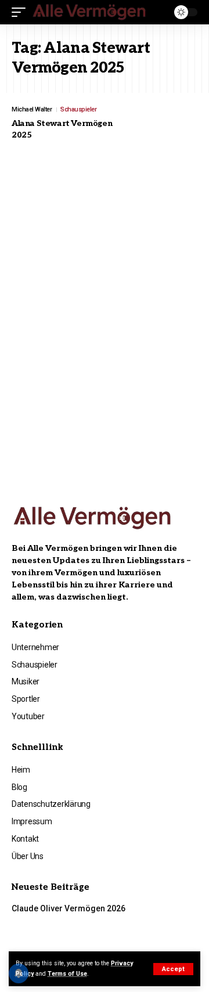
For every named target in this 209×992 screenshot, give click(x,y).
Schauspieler (78, 109)
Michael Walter (32, 109)
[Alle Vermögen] (89, 12)
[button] (173, 969)
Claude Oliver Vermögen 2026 (68, 908)
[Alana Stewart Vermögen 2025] (168, 127)
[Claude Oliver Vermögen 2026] (171, 924)
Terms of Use (67, 973)
